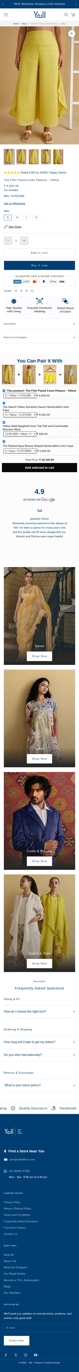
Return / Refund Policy (17, 1208)
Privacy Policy (12, 1202)
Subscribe (16, 1340)
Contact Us (10, 1233)
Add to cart (39, 252)
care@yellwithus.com (22, 1159)
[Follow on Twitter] (16, 1355)
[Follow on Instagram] (26, 1355)
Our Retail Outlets (15, 1273)
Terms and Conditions (17, 1214)
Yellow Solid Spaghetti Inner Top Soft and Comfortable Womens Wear (35, 427)
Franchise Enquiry (15, 1227)
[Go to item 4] (46, 157)
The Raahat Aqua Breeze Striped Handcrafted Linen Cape (38, 445)
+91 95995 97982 (19, 1171)
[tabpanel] (39, 520)
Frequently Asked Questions (21, 1221)
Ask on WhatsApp (14, 203)
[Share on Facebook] (15, 290)
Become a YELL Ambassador (21, 1280)
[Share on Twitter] (21, 290)
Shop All (9, 1254)
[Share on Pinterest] (26, 290)
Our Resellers (12, 1292)
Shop (24, 24)
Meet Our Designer (15, 1267)
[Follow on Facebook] (6, 1355)
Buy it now (39, 265)
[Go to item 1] (9, 157)
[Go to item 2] (21, 157)
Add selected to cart (39, 467)
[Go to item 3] (33, 157)
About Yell (10, 1261)
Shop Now (39, 656)
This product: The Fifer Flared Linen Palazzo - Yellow (41, 390)
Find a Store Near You (26, 1151)
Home (16, 24)
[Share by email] (32, 290)
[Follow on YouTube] (36, 1355)
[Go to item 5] (58, 157)
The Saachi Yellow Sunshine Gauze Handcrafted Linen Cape (36, 408)
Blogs (7, 1286)
